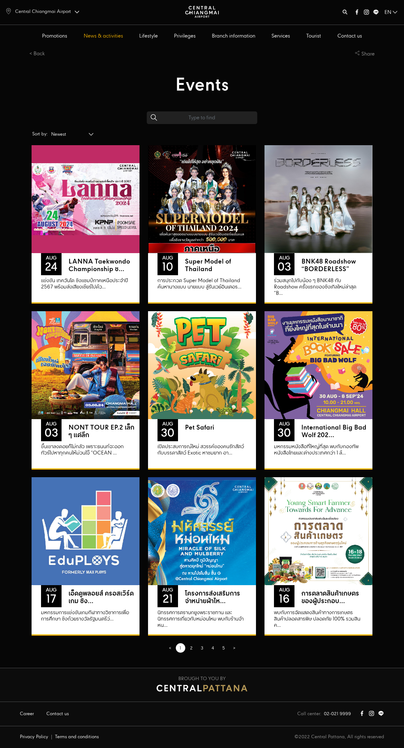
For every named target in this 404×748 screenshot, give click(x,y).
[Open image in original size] (202, 11)
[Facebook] (357, 13)
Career (27, 713)
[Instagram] (366, 13)
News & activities (103, 36)
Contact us (349, 36)
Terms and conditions (77, 736)
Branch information (233, 36)
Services (280, 36)
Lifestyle (148, 36)
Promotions (54, 36)
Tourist (313, 36)
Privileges (185, 36)
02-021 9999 (337, 713)
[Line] (376, 13)
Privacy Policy (34, 736)
